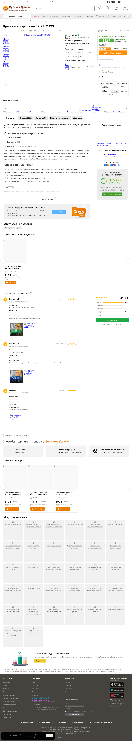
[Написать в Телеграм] (124, 16)
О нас (34, 682)
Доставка (30, 2)
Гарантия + (56, 2)
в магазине (121, 39)
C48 (79, 52)
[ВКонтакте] (105, 165)
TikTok (67, 695)
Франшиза (35, 689)
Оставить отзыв (8, 708)
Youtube (67, 682)
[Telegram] (119, 165)
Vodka (68, 52)
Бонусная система (9, 701)
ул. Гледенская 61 (110, 154)
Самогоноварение (22, 21)
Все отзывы (8, 436)
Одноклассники (70, 692)
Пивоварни (88, 16)
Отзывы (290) (25, 118)
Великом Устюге (57, 441)
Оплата (37, 2)
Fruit (89, 52)
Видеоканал (77, 722)
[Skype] (116, 165)
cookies (15, 735)
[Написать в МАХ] (128, 16)
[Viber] (113, 165)
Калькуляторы (116, 16)
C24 (74, 52)
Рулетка (62, 722)
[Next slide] (6, 84)
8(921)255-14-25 (113, 2)
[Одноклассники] (108, 165)
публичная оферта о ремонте (66, 734)
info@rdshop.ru (37, 704)
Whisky (74, 56)
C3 (84, 52)
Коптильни (77, 16)
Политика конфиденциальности (52, 732)
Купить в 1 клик (106, 58)
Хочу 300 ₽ (59, 212)
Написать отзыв (112, 320)
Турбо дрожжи (10, 228)
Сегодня (12, 282)
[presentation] (5, 107)
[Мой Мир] (111, 165)
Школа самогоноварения (101, 722)
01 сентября (13, 509)
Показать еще (47, 199)
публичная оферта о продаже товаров (77, 732)
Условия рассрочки (9, 705)
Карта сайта (7, 717)
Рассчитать (113, 94)
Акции (36, 16)
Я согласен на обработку (80, 711)
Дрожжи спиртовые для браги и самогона (42, 21)
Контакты (35, 685)
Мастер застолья (67, 2)
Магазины (6, 682)
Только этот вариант (22, 436)
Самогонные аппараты (51, 16)
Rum (67, 56)
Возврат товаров (9, 695)
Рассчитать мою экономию (112, 194)
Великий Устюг (10, 2)
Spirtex (19, 228)
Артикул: (102, 31)
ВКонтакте (68, 689)
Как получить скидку (10, 711)
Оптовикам (46, 2)
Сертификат (52, 31)
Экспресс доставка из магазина (112, 71)
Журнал (101, 16)
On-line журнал (46, 722)
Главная (5, 21)
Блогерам (35, 695)
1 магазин (21, 2)
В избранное (124, 31)
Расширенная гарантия (11, 698)
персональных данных (87, 711)
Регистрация (7, 714)
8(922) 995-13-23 (40, 697)
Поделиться (64, 31)
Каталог (12, 21)
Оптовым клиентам (39, 692)
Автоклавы (66, 16)
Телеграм (68, 685)
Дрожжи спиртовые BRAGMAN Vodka (76, 66)
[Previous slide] (6, 35)
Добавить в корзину (113, 53)
